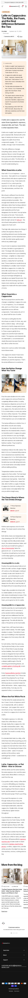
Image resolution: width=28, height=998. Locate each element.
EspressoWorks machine (12, 673)
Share (20, 36)
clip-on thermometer (8, 548)
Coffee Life (6, 11)
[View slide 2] (13, 933)
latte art (19, 220)
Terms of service (16, 991)
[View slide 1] (11, 933)
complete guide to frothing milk (11, 666)
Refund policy (11, 991)
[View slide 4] (17, 933)
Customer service (14, 927)
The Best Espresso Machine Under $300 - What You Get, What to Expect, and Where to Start (12, 891)
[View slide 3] (15, 933)
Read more (4, 911)
